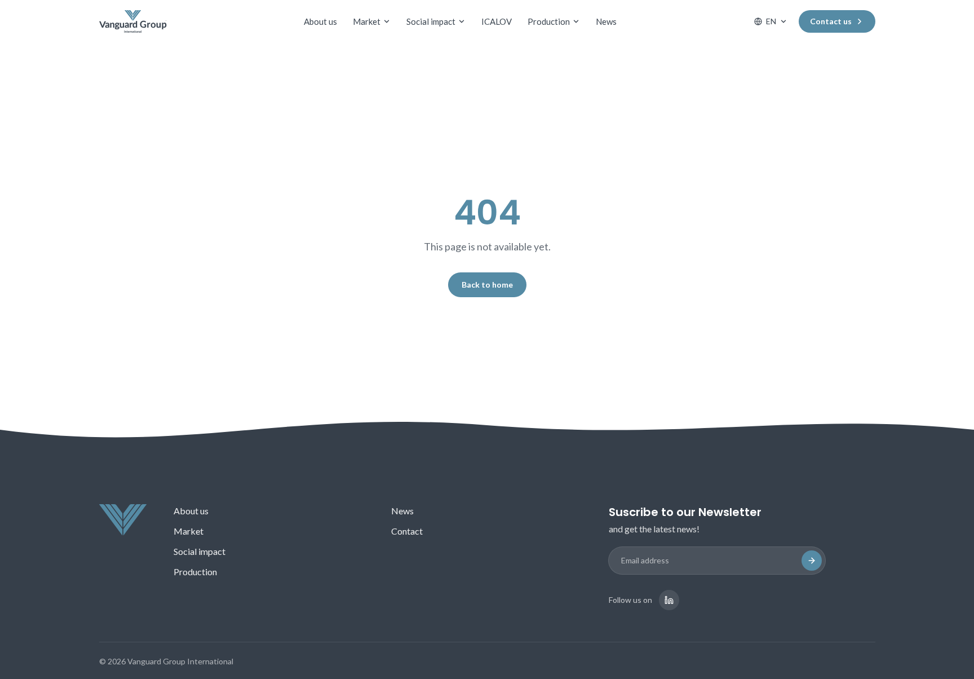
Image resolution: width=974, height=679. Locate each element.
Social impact (430, 21)
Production (549, 21)
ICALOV (496, 21)
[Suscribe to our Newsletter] (812, 560)
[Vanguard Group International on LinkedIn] (669, 600)
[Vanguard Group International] (133, 21)
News (606, 21)
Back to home (487, 284)
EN (771, 21)
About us (320, 21)
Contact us (831, 21)
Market (366, 21)
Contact (407, 531)
